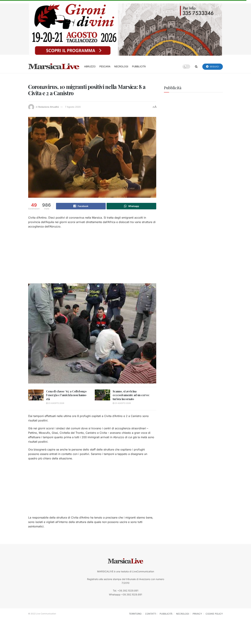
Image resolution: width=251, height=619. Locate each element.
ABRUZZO (90, 66)
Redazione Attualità (48, 106)
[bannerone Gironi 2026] (125, 29)
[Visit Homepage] (53, 66)
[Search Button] (196, 66)
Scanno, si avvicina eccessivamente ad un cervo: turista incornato (131, 395)
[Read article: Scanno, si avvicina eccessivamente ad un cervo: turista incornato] (102, 394)
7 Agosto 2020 (73, 106)
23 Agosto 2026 (56, 403)
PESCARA (104, 66)
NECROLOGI (121, 66)
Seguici (214, 66)
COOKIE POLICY (214, 613)
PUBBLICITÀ (139, 66)
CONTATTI (150, 613)
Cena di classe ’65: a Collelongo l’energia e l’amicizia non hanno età (66, 395)
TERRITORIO (135, 613)
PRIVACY (197, 613)
